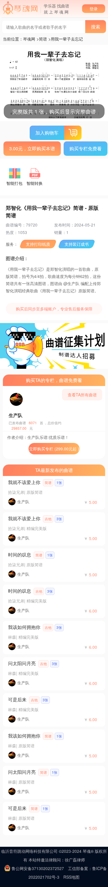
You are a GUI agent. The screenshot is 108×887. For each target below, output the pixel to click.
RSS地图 (71, 877)
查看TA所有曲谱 (82, 395)
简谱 (43, 39)
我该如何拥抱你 (24, 627)
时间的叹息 (19, 554)
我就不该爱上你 (24, 482)
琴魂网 (29, 39)
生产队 (15, 415)
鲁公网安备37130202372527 (38, 868)
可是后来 (17, 699)
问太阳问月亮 (22, 663)
